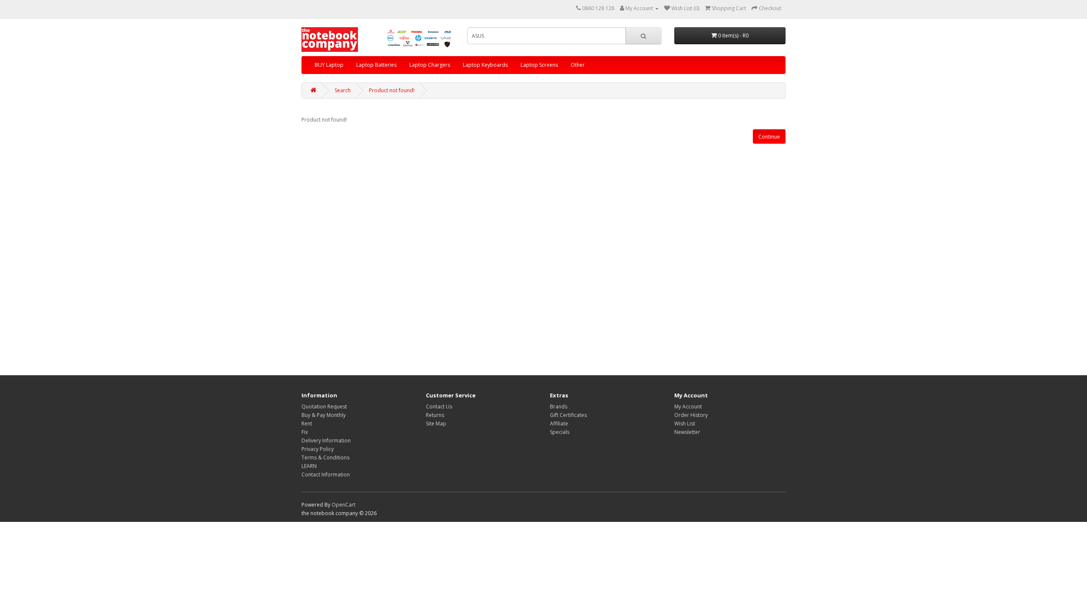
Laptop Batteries (376, 64)
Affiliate (559, 423)
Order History (691, 415)
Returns (435, 415)
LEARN (309, 466)
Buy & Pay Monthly (323, 415)
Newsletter (687, 432)
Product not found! (391, 90)
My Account (688, 406)
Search (343, 90)
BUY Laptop (329, 64)
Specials (559, 432)
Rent (306, 423)
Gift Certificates (568, 415)
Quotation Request (324, 406)
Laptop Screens (539, 64)
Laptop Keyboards (485, 64)
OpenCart (343, 504)
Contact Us (439, 406)
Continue (769, 136)
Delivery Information (326, 440)
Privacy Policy (317, 449)
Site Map (436, 423)
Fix (304, 432)
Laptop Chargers (429, 64)
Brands (558, 406)
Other (578, 64)
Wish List (684, 423)
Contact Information (325, 474)
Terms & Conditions (325, 457)
